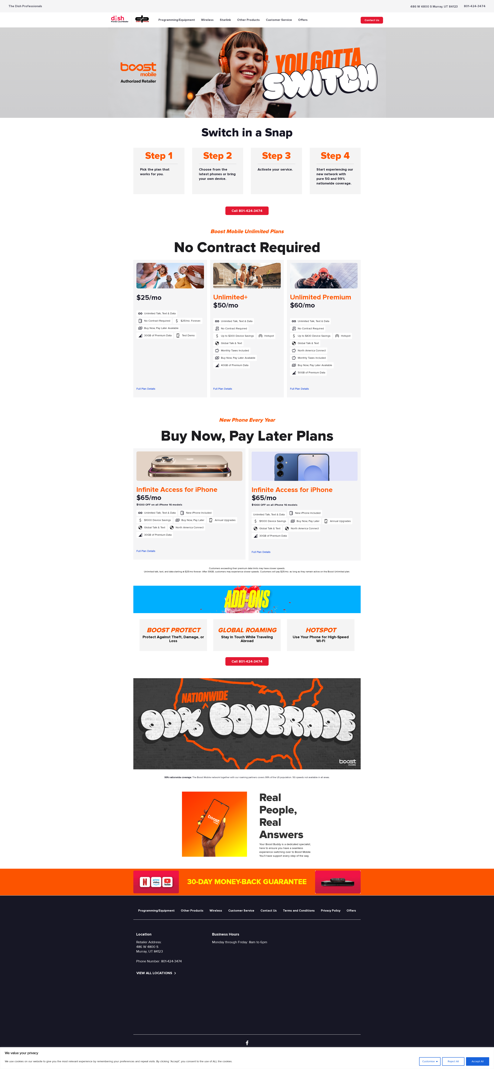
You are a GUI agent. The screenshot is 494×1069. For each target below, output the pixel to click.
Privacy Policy (330, 911)
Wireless (207, 20)
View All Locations (154, 973)
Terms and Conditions (299, 911)
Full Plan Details (145, 388)
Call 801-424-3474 (247, 211)
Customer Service (279, 20)
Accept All (478, 1061)
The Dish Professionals (25, 6)
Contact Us (372, 20)
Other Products (248, 20)
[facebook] (247, 1043)
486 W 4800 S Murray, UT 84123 (434, 6)
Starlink (225, 20)
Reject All (453, 1061)
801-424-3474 (475, 6)
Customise (428, 1061)
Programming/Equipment (176, 20)
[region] (247, 1058)
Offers (303, 20)
